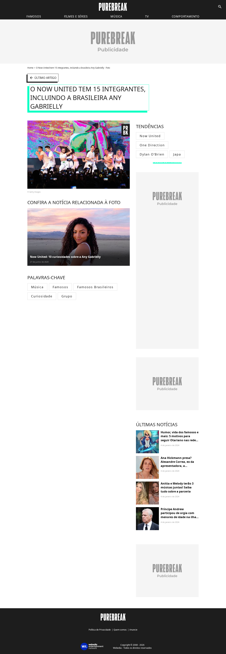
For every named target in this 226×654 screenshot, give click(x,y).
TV (147, 16)
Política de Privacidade (100, 629)
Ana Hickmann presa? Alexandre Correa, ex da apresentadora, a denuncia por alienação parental (177, 466)
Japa (177, 154)
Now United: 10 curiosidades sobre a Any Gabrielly (65, 257)
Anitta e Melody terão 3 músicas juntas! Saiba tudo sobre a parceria (177, 487)
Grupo (66, 296)
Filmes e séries (76, 16)
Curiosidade (41, 296)
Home (30, 67)
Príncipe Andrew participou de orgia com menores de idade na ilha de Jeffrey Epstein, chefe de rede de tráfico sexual (179, 517)
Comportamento (186, 16)
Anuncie (133, 629)
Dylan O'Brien (152, 154)
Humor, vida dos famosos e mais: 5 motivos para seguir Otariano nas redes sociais (179, 438)
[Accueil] (113, 7)
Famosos (33, 16)
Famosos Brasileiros (95, 287)
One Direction (152, 145)
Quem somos (120, 629)
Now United (150, 136)
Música (116, 16)
